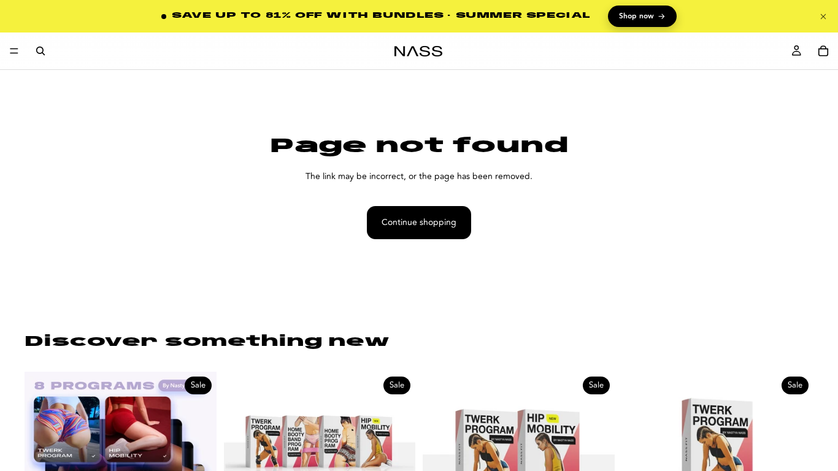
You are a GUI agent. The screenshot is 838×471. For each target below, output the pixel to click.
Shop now (642, 16)
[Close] (823, 16)
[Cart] (823, 50)
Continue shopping (419, 222)
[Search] (40, 50)
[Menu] (14, 51)
